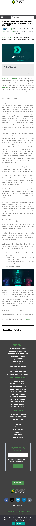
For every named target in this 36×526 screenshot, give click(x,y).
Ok (13, 523)
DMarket (5, 87)
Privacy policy (20, 523)
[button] (1, 17)
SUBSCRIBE (18, 466)
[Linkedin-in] (24, 500)
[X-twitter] (12, 500)
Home (4, 37)
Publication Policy (24, 512)
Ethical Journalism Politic (18, 514)
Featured (9, 37)
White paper (27, 319)
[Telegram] (18, 500)
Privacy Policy (11, 512)
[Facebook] (6, 500)
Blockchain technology (10, 78)
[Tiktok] (30, 500)
